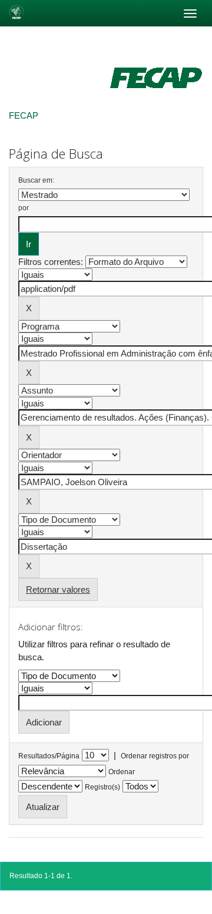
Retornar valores (58, 589)
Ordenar (121, 772)
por (23, 208)
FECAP (23, 115)
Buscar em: (36, 180)
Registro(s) (102, 787)
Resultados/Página (49, 756)
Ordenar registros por (155, 756)
